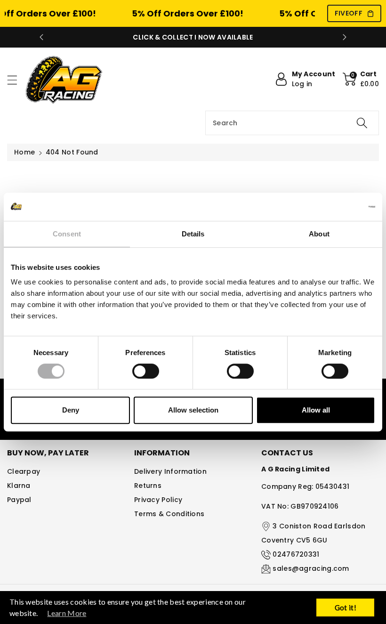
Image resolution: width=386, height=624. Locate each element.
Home (24, 152)
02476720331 (296, 554)
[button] (16, 80)
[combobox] (292, 123)
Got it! (345, 607)
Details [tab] (193, 234)
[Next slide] (344, 37)
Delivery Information (170, 471)
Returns (147, 485)
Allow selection (193, 410)
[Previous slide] (41, 37)
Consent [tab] (67, 234)
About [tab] (319, 234)
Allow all (316, 410)
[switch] (145, 371)
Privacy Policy (158, 499)
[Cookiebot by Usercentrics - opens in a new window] (334, 207)
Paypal (19, 499)
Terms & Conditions (169, 514)
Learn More (66, 612)
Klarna (19, 485)
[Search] (362, 123)
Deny (70, 410)
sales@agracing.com (311, 568)
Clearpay (23, 471)
